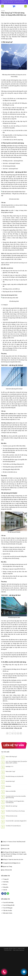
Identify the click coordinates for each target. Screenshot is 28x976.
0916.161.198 (5, 848)
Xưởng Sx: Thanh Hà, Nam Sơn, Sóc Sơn (12, 859)
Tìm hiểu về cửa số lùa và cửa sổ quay (15, 811)
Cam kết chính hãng (8, 902)
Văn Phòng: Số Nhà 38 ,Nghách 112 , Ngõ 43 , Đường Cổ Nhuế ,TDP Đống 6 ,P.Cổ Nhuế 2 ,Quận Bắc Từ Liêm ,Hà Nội (14, 854)
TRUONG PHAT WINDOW (19, 36)
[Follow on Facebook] (2, 893)
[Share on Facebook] (10, 733)
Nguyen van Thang (7, 866)
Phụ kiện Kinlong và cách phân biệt (14, 776)
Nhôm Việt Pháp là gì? (11, 756)
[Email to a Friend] (15, 733)
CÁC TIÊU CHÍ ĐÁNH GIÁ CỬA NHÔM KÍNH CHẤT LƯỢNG (16, 762)
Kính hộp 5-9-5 (9, 766)
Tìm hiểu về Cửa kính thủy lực (13, 825)
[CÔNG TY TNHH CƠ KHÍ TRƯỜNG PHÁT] (14, 6)
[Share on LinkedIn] (20, 733)
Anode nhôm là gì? (10, 781)
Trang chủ (6, 879)
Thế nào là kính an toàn (11, 816)
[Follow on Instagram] (5, 893)
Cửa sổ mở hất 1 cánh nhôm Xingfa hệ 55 (16, 821)
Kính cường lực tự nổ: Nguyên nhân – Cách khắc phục (15, 801)
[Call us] (8, 893)
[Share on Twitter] (12, 733)
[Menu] (25, 6)
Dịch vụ (5, 884)
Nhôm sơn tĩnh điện (11, 791)
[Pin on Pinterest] (18, 733)
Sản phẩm (5, 887)
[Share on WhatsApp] (7, 733)
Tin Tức (3, 10)
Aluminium (8, 786)
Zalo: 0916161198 (7, 870)
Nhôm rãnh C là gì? (10, 771)
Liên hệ (5, 889)
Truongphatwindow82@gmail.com (11, 863)
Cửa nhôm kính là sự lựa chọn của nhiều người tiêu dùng (16, 796)
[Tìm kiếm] (2, 6)
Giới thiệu (6, 881)
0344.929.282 (5, 845)
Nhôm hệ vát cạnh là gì (11, 806)
